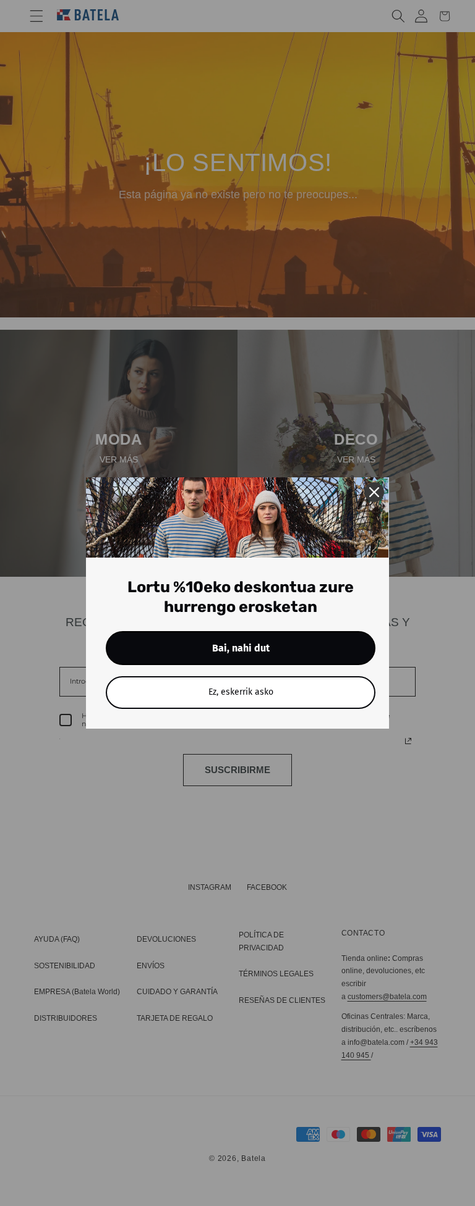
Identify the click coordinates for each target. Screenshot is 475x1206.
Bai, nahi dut (241, 648)
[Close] (374, 492)
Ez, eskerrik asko (240, 692)
